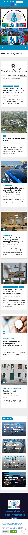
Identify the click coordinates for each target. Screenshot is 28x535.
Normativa (10, 86)
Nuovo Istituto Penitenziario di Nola (14, 139)
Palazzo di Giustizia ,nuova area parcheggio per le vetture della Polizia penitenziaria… (13, 191)
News (4, 185)
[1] (24, 531)
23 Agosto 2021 (8, 95)
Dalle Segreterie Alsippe (8, 388)
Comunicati (6, 424)
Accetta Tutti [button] (13, 531)
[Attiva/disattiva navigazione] (25, 47)
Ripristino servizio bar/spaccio (10, 392)
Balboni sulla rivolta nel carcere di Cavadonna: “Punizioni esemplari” (14, 429)
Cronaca (12, 424)
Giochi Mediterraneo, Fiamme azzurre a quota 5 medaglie (13, 446)
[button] (21, 47)
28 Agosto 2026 (9, 431)
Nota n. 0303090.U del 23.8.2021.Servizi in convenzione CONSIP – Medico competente (12, 344)
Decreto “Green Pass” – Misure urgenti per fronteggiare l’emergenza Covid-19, (13, 241)
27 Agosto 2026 (9, 482)
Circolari (5, 86)
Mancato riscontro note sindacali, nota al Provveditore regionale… (12, 291)
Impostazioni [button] (5, 531)
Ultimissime (16, 86)
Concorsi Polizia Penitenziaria (16, 456)
